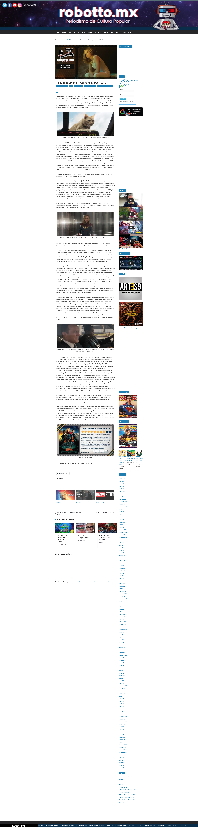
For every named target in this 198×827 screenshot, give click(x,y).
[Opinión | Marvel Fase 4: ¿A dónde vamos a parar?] (105, 495)
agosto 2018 (122, 724)
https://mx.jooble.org (135, 80)
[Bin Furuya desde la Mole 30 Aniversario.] (131, 241)
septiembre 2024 (123, 537)
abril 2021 (121, 642)
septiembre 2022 (123, 599)
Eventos (76, 32)
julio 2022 (121, 604)
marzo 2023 (122, 583)
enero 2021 (122, 650)
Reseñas (86, 86)
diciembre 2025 (123, 499)
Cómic (100, 32)
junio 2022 (121, 606)
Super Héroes (93, 86)
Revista (118, 32)
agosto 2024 (122, 540)
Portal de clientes (123, 787)
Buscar (123, 98)
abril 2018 (121, 734)
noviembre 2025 (123, 501)
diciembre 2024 (123, 529)
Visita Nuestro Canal (124, 248)
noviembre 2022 (123, 593)
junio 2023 (121, 576)
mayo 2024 (121, 547)
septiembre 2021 (123, 629)
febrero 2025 (122, 524)
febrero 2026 (122, 494)
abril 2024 (121, 550)
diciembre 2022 (123, 591)
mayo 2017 (121, 762)
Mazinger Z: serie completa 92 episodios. (131, 458)
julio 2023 (121, 573)
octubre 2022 (122, 596)
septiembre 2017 (123, 752)
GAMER (90, 32)
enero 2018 (122, 742)
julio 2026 (121, 481)
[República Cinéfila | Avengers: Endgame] (85, 495)
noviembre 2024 (123, 532)
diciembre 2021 (123, 622)
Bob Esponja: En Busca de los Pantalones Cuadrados (62, 538)
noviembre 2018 (123, 716)
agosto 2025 (122, 509)
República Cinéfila (79, 86)
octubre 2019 (122, 688)
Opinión (71, 86)
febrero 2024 (122, 555)
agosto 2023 (122, 570)
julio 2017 (121, 757)
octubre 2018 (122, 719)
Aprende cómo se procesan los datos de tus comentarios (94, 582)
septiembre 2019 (123, 691)
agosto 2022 (122, 601)
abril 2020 (121, 673)
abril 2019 (121, 703)
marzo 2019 (122, 706)
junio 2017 (121, 760)
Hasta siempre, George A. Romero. (84, 536)
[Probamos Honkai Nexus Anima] (131, 214)
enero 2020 (122, 680)
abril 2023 (121, 581)
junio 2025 (121, 514)
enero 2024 (122, 558)
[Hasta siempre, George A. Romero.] (85, 524)
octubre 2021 (122, 627)
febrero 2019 (122, 709)
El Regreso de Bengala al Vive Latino (105, 512)
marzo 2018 (122, 737)
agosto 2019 (122, 693)
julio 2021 (121, 634)
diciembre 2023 (123, 560)
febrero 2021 (122, 647)
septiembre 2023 (123, 568)
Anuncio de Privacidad (124, 777)
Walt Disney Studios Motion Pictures (105, 86)
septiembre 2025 (123, 506)
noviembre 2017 (123, 747)
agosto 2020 (122, 663)
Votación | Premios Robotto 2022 (127, 797)
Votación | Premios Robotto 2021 (127, 794)
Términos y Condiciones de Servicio (127, 789)
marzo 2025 (122, 522)
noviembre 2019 (123, 686)
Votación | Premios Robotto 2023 (127, 800)
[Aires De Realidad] (131, 200)
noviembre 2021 (123, 624)
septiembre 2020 (123, 660)
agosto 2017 (122, 755)
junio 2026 (121, 483)
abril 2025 (121, 519)
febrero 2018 (122, 739)
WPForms (121, 802)
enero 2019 (122, 711)
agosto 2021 (122, 632)
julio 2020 (121, 665)
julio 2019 (121, 696)
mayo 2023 (121, 578)
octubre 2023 (122, 565)
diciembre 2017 (123, 744)
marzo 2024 (122, 552)
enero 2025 (122, 527)
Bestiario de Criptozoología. (131, 328)
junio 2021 (121, 637)
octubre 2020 (122, 657)
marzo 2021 (122, 645)
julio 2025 (121, 512)
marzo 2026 (122, 491)
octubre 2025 (122, 504)
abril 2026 (121, 488)
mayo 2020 (121, 670)
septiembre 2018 (123, 721)
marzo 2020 (122, 675)
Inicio (57, 32)
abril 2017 (121, 765)
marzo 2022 (122, 614)
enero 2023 (122, 588)
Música (84, 32)
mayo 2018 (121, 732)
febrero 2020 (122, 678)
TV (95, 32)
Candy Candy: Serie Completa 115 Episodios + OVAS (122, 460)
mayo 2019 (121, 701)
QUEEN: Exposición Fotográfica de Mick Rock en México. (70, 513)
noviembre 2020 (123, 655)
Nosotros (121, 784)
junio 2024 (121, 545)
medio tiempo (122, 92)
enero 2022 (122, 619)
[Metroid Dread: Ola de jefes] (131, 263)
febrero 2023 (122, 586)
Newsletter (121, 782)
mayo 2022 (121, 609)
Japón (106, 32)
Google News (127, 32)
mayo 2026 (121, 486)
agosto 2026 (122, 478)
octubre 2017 (122, 750)
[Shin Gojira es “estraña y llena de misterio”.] (107, 524)
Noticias (64, 32)
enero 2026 (122, 496)
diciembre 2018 (123, 714)
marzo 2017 (122, 767)
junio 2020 (121, 668)
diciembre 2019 (123, 683)
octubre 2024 (122, 535)
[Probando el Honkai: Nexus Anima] (131, 227)
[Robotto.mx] (99, 1)
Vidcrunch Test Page (124, 792)
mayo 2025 (121, 517)
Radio (112, 32)
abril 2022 (121, 611)
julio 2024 (121, 542)
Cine (70, 32)
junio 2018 (121, 729)
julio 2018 (121, 727)
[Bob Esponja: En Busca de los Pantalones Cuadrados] (64, 524)
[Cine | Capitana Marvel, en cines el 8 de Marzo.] (65, 495)
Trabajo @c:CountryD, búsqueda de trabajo (126, 102)
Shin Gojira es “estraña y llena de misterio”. (105, 537)
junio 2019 (121, 698)
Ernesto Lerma (69, 88)
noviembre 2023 (123, 563)
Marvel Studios (64, 86)
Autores (121, 779)
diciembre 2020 (123, 652)
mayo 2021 (121, 639)
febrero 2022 (122, 616)
